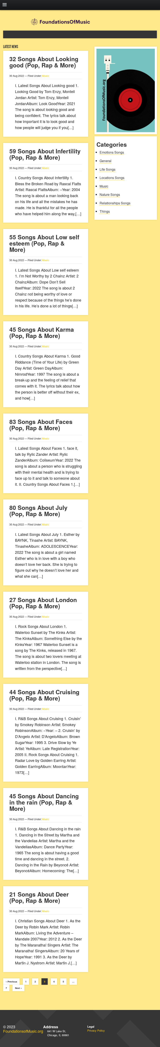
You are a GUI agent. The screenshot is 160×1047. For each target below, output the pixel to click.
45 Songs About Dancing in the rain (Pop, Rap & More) (44, 802)
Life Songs (107, 169)
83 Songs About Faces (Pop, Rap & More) (40, 424)
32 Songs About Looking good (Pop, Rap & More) (43, 62)
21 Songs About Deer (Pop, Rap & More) (39, 897)
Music (45, 75)
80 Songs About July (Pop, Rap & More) (38, 510)
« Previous (11, 981)
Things (105, 211)
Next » (18, 988)
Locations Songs (112, 177)
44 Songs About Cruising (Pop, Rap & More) (44, 695)
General (105, 160)
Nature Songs (110, 194)
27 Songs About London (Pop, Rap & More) (43, 602)
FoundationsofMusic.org (23, 1031)
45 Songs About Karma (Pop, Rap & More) (41, 332)
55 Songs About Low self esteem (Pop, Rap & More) (44, 243)
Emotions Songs (112, 152)
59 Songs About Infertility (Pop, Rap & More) (45, 154)
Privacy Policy (96, 1030)
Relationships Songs (115, 203)
